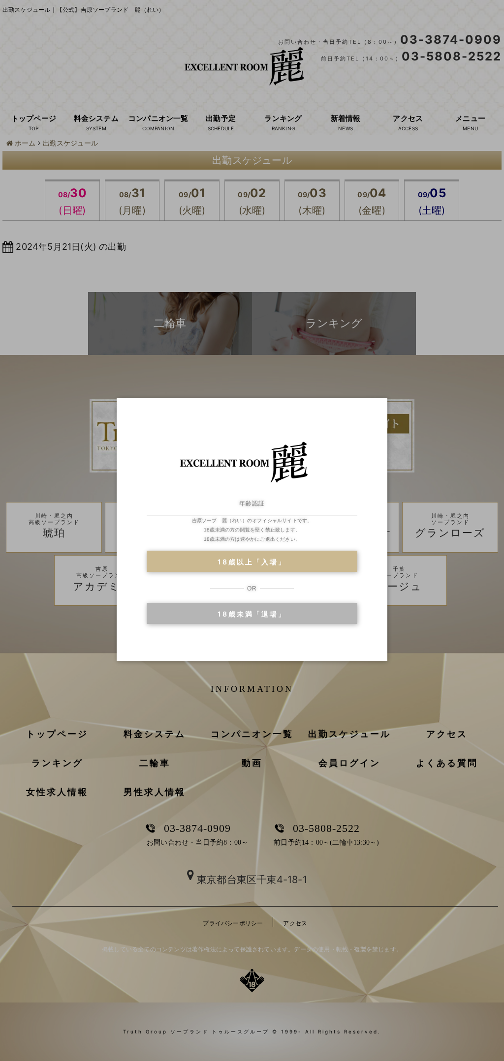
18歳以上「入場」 (252, 562)
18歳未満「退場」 (252, 614)
